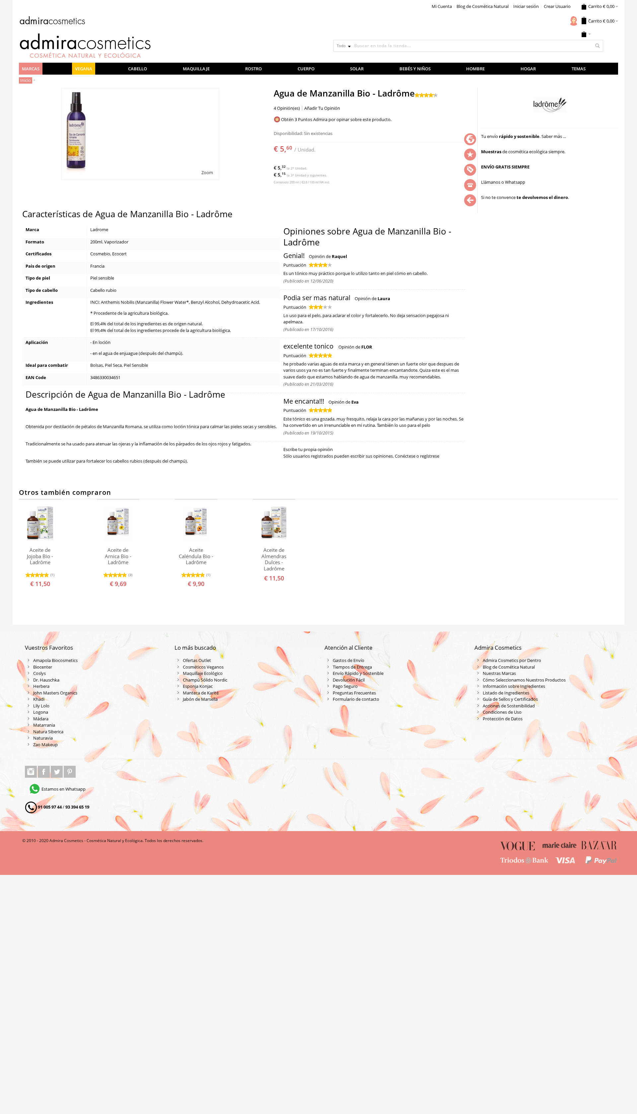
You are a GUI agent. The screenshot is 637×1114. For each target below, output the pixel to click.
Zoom (207, 172)
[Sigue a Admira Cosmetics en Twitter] (57, 772)
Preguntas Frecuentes (354, 693)
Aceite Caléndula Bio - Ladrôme (196, 556)
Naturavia (43, 738)
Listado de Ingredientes (506, 693)
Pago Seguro (345, 686)
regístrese (429, 456)
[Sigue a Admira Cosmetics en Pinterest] (70, 772)
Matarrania (44, 725)
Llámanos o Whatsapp (503, 182)
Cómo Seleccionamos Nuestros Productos (524, 680)
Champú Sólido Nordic (205, 680)
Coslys (39, 673)
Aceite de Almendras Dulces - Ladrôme (273, 559)
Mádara (40, 719)
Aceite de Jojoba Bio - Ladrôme (40, 556)
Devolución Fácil (349, 680)
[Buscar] (597, 46)
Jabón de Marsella (200, 699)
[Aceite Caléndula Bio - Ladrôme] (196, 524)
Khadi (38, 699)
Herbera (41, 686)
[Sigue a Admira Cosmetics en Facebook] (44, 772)
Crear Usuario (557, 6)
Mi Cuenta (442, 6)
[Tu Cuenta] (574, 21)
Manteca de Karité (201, 693)
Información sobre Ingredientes (514, 686)
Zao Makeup (45, 745)
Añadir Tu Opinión (322, 108)
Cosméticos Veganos (203, 667)
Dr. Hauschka (46, 680)
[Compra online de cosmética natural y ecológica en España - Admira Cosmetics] (52, 22)
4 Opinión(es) (287, 108)
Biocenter (42, 667)
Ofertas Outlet (197, 660)
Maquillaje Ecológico (203, 673)
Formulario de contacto (356, 699)
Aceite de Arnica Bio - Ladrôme (118, 556)
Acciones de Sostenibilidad (509, 706)
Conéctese (405, 456)
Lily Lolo (41, 706)
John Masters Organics (55, 693)
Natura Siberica (48, 732)
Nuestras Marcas (499, 673)
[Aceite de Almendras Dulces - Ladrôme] (274, 524)
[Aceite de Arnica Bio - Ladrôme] (118, 524)
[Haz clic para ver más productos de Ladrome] (549, 104)
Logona (40, 712)
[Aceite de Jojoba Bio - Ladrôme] (40, 524)
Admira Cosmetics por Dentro (512, 660)
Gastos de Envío (348, 660)
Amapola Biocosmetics (55, 660)
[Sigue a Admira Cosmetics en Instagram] (31, 772)
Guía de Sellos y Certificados (510, 699)
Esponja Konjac (198, 686)
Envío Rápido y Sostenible (358, 673)
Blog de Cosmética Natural (483, 6)
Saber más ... (553, 136)
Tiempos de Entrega (352, 667)
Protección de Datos (503, 719)
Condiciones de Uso (502, 712)
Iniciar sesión (526, 6)
